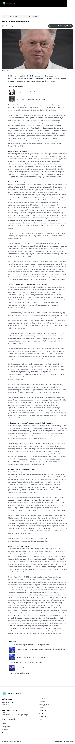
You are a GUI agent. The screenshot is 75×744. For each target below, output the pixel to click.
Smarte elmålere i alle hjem (20, 673)
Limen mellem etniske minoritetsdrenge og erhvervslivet (35, 668)
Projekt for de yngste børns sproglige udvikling (26, 662)
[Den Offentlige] (34, 3)
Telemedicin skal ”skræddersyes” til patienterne (32, 657)
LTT (6, 26)
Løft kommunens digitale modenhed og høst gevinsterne (30, 645)
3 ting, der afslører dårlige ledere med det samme (33, 92)
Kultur (41, 719)
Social (4, 732)
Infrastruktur (43, 699)
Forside (6, 16)
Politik (4, 724)
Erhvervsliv (42, 716)
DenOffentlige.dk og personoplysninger (15, 715)
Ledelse (15, 16)
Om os (4, 712)
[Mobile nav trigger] (71, 3)
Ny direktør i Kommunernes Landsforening (31, 99)
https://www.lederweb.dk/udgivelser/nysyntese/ (32, 541)
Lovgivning (6, 727)
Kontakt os (5, 717)
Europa (41, 708)
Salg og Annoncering (9, 719)
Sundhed (42, 702)
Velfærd (5, 730)
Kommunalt (43, 710)
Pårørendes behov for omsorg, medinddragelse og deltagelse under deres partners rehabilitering (42, 650)
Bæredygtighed (44, 705)
